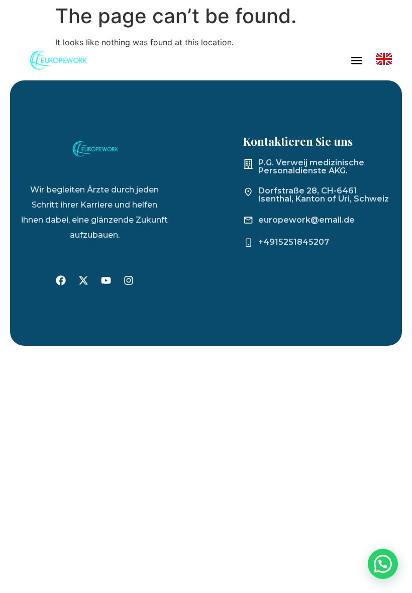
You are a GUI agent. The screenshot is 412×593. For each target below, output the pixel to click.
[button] (357, 60)
